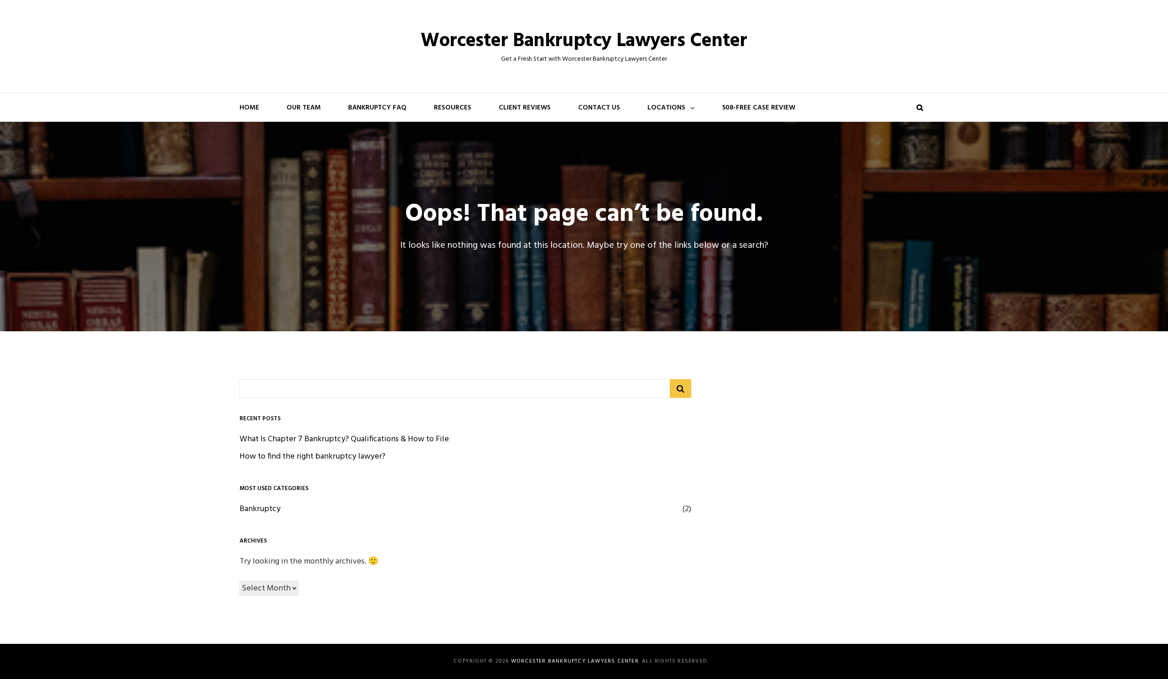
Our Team (304, 107)
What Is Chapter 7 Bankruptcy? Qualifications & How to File (344, 439)
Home (249, 107)
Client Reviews (525, 107)
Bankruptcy (260, 509)
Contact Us (599, 107)
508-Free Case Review (758, 107)
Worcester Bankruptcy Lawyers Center (584, 41)
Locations (666, 107)
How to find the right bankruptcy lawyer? (313, 456)
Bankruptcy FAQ (377, 107)
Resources (452, 107)
